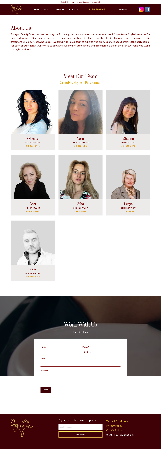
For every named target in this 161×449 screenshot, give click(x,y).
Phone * (85, 347)
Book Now (123, 10)
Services (59, 9)
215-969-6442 (97, 9)
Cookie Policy (114, 430)
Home (36, 9)
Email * (43, 358)
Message (44, 370)
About (47, 9)
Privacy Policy (114, 425)
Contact (73, 9)
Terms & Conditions (117, 421)
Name (43, 347)
